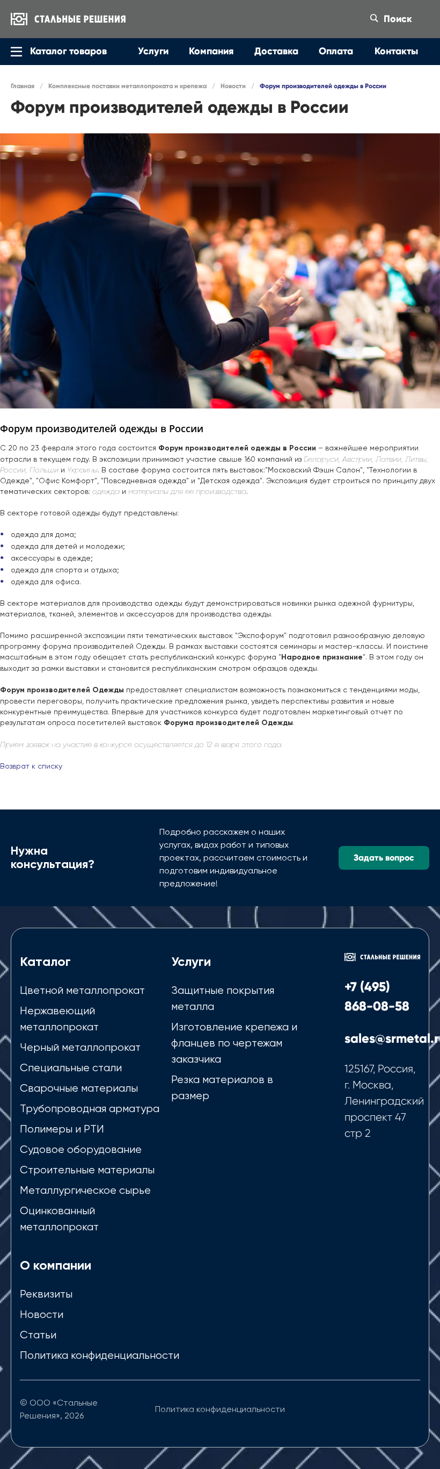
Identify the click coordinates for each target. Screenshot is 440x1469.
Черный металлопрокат (80, 1047)
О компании (55, 1265)
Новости (41, 1314)
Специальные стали (71, 1068)
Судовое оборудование (81, 1149)
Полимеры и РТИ (62, 1129)
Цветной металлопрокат (82, 990)
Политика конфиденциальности (99, 1355)
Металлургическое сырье (85, 1190)
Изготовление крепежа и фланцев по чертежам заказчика (234, 1043)
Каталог (45, 961)
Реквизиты (46, 1294)
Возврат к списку (31, 766)
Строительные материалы (87, 1170)
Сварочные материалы (79, 1088)
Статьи (38, 1335)
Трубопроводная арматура (89, 1108)
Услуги (191, 961)
